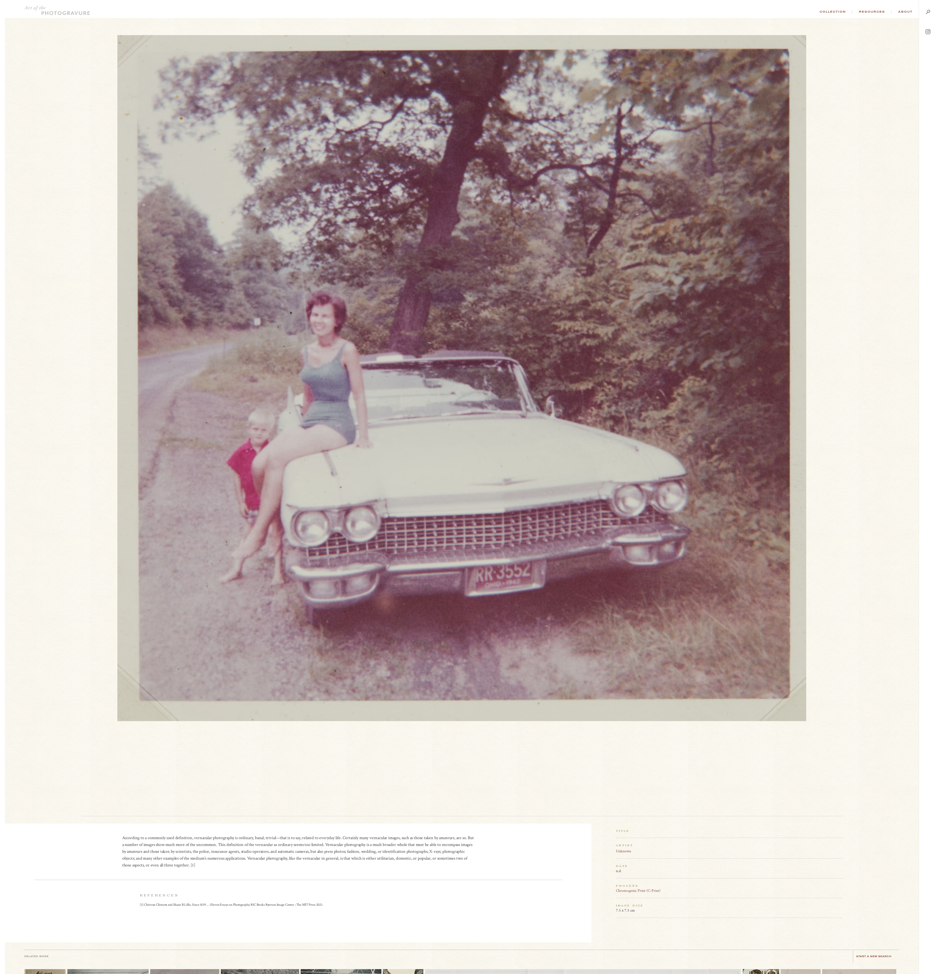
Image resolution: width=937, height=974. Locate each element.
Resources (872, 11)
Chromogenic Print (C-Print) (638, 890)
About (905, 11)
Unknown (623, 851)
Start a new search (873, 956)
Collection (833, 11)
